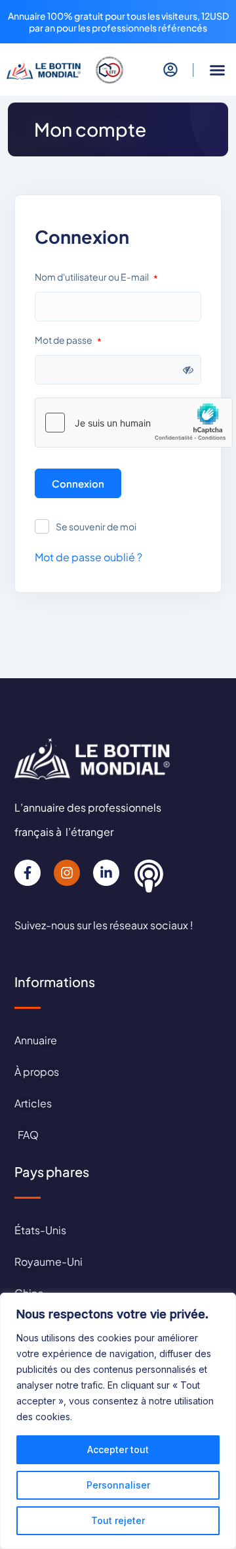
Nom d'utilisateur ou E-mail (96, 277)
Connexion (78, 483)
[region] (118, 1421)
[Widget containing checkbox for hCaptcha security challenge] (134, 423)
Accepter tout (118, 1449)
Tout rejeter (118, 1520)
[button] (217, 70)
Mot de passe (68, 341)
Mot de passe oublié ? (88, 557)
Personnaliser (118, 1485)
